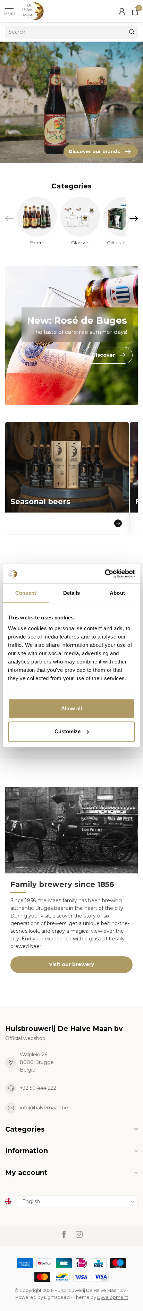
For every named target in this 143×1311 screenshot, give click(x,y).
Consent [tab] (25, 593)
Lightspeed (57, 1297)
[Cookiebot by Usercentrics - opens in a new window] (104, 573)
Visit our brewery (71, 964)
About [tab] (117, 593)
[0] (135, 11)
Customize (67, 731)
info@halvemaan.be (44, 1108)
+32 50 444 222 (38, 1088)
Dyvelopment (112, 1297)
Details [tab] (71, 593)
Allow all (71, 708)
